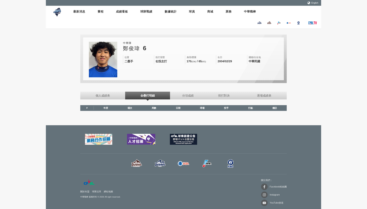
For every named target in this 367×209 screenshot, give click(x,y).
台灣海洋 (259, 23)
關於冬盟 (84, 191)
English (314, 3)
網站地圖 (108, 191)
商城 (210, 11)
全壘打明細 (147, 95)
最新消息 (79, 11)
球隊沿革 (96, 191)
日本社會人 (183, 163)
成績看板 (122, 11)
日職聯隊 (279, 23)
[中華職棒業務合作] (98, 139)
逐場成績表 (264, 95)
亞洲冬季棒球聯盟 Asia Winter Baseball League (57, 12)
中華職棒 (250, 11)
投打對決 (224, 95)
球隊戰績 (146, 11)
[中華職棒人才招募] (141, 139)
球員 (192, 11)
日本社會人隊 (288, 23)
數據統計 (171, 11)
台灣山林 (269, 23)
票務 (229, 11)
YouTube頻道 (276, 203)
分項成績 (188, 95)
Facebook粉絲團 (278, 186)
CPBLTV (312, 23)
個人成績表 (103, 95)
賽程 (101, 11)
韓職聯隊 (298, 23)
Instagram (275, 195)
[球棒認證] (183, 139)
